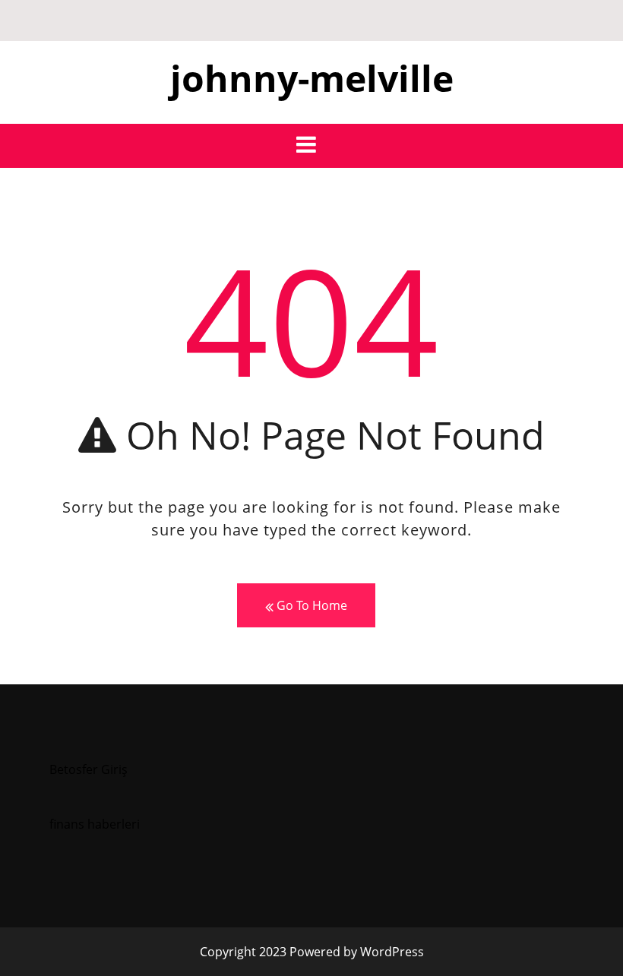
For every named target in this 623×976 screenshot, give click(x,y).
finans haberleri (94, 824)
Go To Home (310, 605)
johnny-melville (312, 78)
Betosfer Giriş (88, 769)
